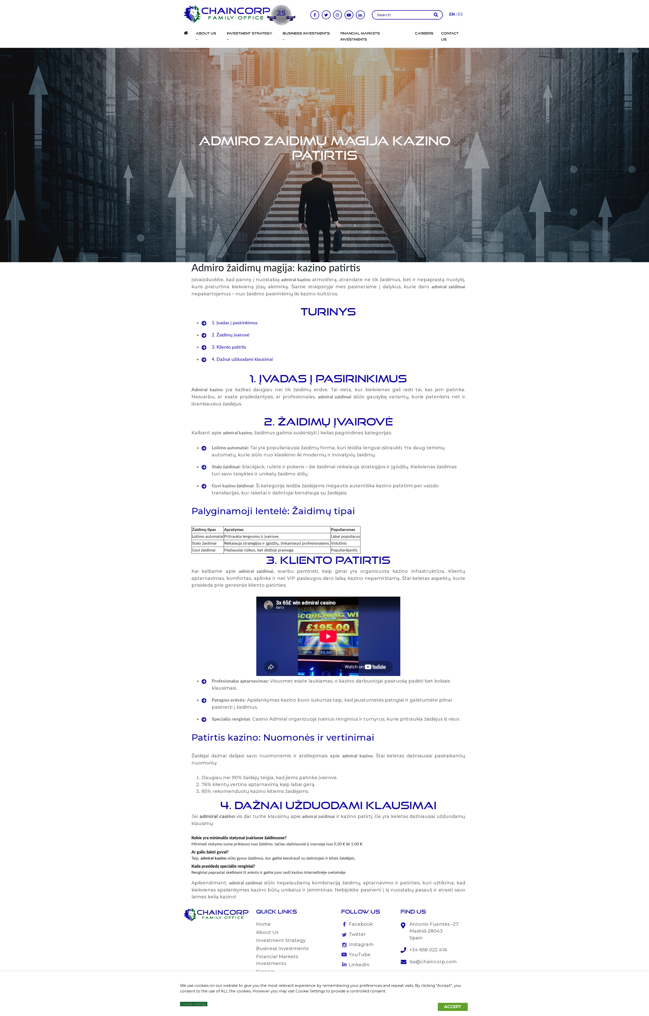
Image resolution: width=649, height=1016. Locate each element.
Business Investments (282, 948)
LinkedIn (359, 965)
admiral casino (217, 816)
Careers (424, 33)
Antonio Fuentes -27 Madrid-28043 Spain (433, 931)
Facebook (361, 924)
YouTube (360, 954)
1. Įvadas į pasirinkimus (235, 323)
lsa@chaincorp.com (433, 962)
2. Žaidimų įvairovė (230, 335)
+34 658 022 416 (428, 950)
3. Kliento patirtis (229, 347)
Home (263, 924)
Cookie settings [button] (194, 1004)
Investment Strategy (280, 940)
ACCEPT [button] (452, 1006)
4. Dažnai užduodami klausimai (242, 359)
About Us (267, 932)
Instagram (361, 944)
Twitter (357, 934)
